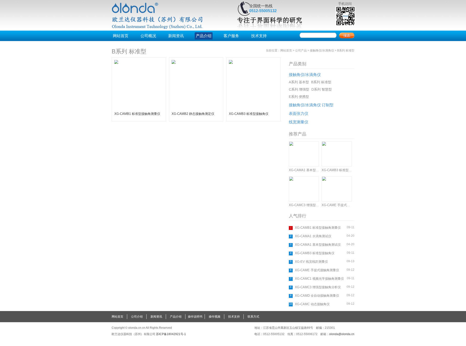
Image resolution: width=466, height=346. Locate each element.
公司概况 (148, 36)
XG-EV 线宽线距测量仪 (311, 261)
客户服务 (231, 36)
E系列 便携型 (299, 97)
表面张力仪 (298, 113)
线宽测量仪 (298, 122)
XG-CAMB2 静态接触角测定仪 (193, 114)
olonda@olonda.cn (341, 334)
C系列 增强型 (299, 89)
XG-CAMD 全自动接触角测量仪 (317, 295)
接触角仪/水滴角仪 (322, 50)
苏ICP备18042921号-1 (171, 334)
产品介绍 (203, 36)
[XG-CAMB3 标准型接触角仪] (253, 108)
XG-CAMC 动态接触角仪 (312, 304)
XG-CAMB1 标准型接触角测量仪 (318, 227)
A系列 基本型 (299, 82)
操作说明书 (195, 316)
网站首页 (120, 36)
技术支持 (259, 36)
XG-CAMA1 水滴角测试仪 (313, 236)
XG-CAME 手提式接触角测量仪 (317, 270)
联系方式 (253, 316)
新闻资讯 (176, 36)
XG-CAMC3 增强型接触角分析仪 (318, 287)
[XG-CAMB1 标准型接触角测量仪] (138, 108)
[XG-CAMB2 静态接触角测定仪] (196, 108)
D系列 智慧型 (321, 89)
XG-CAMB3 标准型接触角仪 (314, 253)
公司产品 (301, 50)
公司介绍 (137, 316)
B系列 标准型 (129, 51)
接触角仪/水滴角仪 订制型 (311, 105)
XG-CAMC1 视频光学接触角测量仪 (319, 278)
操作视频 (214, 316)
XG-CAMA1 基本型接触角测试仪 (318, 244)
